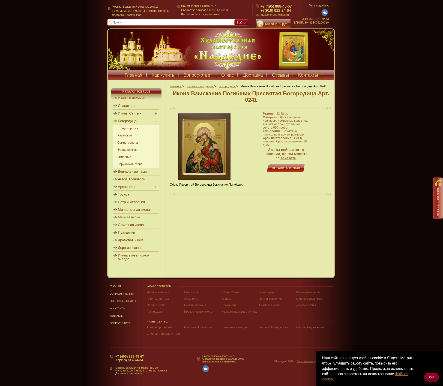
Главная (133, 75)
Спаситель (126, 106)
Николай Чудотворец (235, 327)
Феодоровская (127, 149)
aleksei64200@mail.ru (274, 14)
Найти (241, 22)
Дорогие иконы (129, 248)
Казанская (124, 135)
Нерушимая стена (129, 164)
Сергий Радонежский (310, 327)
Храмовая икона (131, 240)
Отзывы (280, 75)
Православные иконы (198, 311)
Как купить (163, 75)
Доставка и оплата (123, 301)
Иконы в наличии (131, 98)
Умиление (124, 157)
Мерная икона (129, 217)
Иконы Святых (129, 113)
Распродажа (155, 311)
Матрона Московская (198, 327)
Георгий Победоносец (273, 327)
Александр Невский (159, 327)
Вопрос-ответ (197, 75)
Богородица (127, 121)
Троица (123, 194)
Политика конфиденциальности (314, 361)
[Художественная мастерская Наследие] (221, 49)
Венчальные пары (132, 171)
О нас (227, 75)
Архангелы (126, 187)
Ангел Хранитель (131, 179)
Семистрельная (128, 142)
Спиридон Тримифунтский (164, 333)
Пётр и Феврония (131, 202)
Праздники (126, 232)
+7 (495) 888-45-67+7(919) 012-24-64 (276, 8)
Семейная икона (131, 225)
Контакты (308, 75)
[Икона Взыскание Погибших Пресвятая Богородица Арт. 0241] (204, 182)
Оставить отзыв (286, 168)
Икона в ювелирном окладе (133, 257)
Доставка (253, 75)
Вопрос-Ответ (120, 323)
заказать (288, 158)
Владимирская (127, 128)
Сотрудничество (122, 293)
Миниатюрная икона (134, 209)
